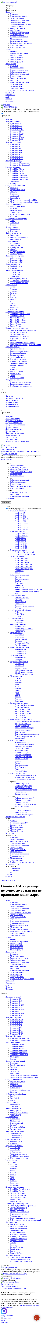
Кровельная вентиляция (19, 336)
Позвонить (7, 1318)
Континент (14, 307)
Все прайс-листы (12, 864)
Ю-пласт (13, 217)
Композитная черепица (19, 41)
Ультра (12, 303)
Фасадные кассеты (17, 47)
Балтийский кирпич (18, 359)
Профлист (14, 14)
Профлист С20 (16, 132)
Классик (13, 297)
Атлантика (14, 310)
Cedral (12, 221)
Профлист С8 (15, 124)
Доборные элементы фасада (21, 486)
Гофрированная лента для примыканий (25, 345)
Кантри (13, 299)
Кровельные (15, 229)
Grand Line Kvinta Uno (19, 177)
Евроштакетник (16, 31)
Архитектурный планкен (20, 214)
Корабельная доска (17, 190)
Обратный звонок (8, 880)
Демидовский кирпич (18, 353)
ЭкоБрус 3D (14, 196)
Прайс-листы (11, 10)
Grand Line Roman (17, 316)
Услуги (8, 8)
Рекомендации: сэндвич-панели (13, 1288)
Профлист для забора (18, 492)
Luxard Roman (15, 326)
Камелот (13, 369)
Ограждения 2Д (16, 260)
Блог (7, 97)
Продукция (10, 6)
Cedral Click (14, 223)
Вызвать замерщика (17, 451)
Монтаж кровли (16, 60)
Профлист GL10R (17, 130)
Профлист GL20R (17, 134)
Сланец (13, 367)
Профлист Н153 (16, 157)
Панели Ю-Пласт (17, 378)
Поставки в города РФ (19, 53)
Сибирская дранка (17, 355)
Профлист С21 (16, 136)
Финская (13, 291)
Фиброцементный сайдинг (20, 24)
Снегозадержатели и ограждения (23, 330)
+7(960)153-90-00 (10, 107)
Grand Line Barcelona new (20, 314)
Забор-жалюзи (15, 258)
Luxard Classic (15, 324)
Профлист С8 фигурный (19, 163)
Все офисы (5, 451)
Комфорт (13, 293)
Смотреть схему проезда (17, 1274)
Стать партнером (7, 449)
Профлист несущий (13, 142)
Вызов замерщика (4, 1321)
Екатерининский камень (19, 351)
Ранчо (12, 295)
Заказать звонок (7, 1284)
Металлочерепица (17, 18)
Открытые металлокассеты (20, 382)
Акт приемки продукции (11, 1286)
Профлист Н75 (16, 152)
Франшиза (11, 498)
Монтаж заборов (16, 57)
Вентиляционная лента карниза (22, 343)
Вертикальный (16, 210)
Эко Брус (13, 192)
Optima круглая (16, 276)
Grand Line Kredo (17, 171)
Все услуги (10, 833)
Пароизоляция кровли (18, 338)
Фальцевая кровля (17, 35)
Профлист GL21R (17, 138)
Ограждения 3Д (16, 262)
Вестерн (13, 305)
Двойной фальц (16, 266)
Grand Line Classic (17, 169)
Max (12, 1316)
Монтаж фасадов (16, 62)
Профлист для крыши (18, 468)
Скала (12, 376)
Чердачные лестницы (18, 332)
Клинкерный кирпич (18, 361)
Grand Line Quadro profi (19, 179)
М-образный (15, 245)
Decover (13, 225)
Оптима (13, 287)
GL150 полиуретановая (19, 283)
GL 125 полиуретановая (19, 281)
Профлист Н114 (16, 155)
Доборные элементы (18, 29)
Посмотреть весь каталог (15, 817)
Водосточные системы (19, 37)
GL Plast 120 (15, 272)
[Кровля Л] (9, 2)
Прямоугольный (16, 248)
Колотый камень (16, 372)
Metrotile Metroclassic (18, 320)
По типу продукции (16, 509)
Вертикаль (14, 194)
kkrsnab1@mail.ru (14, 1282)
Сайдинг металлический (19, 20)
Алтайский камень (17, 357)
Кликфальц (14, 268)
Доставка (13, 51)
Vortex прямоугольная (18, 279)
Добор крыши (15, 235)
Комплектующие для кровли (21, 43)
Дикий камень (15, 374)
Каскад (13, 183)
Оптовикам (10, 93)
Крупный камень (17, 365)
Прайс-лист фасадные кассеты (22, 90)
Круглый (13, 250)
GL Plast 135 (15, 274)
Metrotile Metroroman (18, 322)
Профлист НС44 (16, 146)
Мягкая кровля (16, 39)
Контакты (9, 101)
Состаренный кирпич (18, 363)
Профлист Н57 (16, 148)
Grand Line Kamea (17, 173)
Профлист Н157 (16, 159)
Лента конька (15, 341)
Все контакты (6, 459)
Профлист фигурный (18, 16)
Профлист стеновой (13, 121)
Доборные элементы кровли (21, 472)
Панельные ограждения (19, 33)
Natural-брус (15, 212)
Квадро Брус (15, 198)
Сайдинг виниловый (18, 22)
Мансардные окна (17, 334)
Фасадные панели (17, 45)
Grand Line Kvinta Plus (18, 175)
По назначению (35, 509)
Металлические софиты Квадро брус (24, 202)
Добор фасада (15, 239)
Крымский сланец (17, 349)
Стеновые (14, 231)
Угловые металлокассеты (20, 384)
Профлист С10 (16, 128)
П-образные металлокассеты (21, 386)
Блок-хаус (14, 188)
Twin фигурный (16, 254)
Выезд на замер (16, 55)
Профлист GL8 (16, 126)
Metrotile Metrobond (17, 318)
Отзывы (9, 99)
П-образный (15, 243)
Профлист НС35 (16, 140)
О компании (10, 95)
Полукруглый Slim (17, 252)
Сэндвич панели (16, 26)
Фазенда (13, 289)
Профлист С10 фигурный (20, 165)
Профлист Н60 (16, 150)
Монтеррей (14, 181)
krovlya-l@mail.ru (14, 1278)
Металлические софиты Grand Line (23, 200)
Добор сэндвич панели (19, 237)
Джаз (12, 301)
